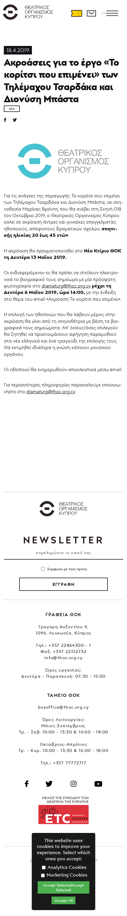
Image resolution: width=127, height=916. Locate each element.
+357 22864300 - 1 (69, 645)
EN (104, 13)
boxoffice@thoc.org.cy (63, 707)
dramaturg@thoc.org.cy (66, 286)
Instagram (74, 784)
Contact (91, 13)
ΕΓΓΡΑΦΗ (64, 584)
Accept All (64, 900)
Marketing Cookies (66, 875)
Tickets (76, 13)
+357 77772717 (70, 762)
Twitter (17, 120)
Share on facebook (8, 120)
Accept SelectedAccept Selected (63, 887)
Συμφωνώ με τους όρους (67, 569)
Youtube (98, 784)
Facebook (27, 784)
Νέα (12, 108)
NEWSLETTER (63, 540)
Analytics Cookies (66, 867)
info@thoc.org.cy (63, 657)
